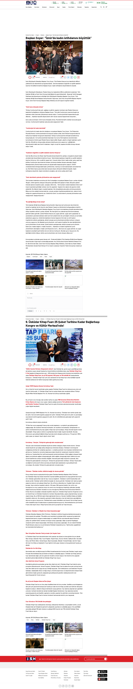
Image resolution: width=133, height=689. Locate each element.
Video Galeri (77, 673)
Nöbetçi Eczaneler (43, 675)
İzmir (41, 256)
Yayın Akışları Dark (42, 673)
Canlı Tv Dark (41, 671)
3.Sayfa (37, 35)
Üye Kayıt (86, 673)
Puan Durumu (54, 675)
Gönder (30, 311)
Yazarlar (87, 7)
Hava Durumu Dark (30, 671)
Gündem (44, 7)
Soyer (50, 256)
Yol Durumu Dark (30, 673)
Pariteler (66, 680)
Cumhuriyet (35, 256)
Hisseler (66, 675)
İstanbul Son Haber (30, 35)
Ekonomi (51, 7)
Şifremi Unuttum (88, 675)
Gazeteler (94, 7)
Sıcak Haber (77, 680)
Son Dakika (29, 7)
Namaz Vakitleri (55, 673)
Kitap (32, 619)
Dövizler (66, 673)
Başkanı (28, 256)
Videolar (79, 7)
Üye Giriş (86, 671)
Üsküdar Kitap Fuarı (46, 619)
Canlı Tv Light (29, 675)
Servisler (36, 7)
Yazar (54, 619)
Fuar (28, 619)
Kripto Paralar (67, 677)
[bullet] (46, 311)
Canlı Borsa (53, 671)
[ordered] (44, 311)
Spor (58, 7)
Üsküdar (37, 619)
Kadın (64, 7)
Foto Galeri (71, 7)
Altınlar (66, 671)
